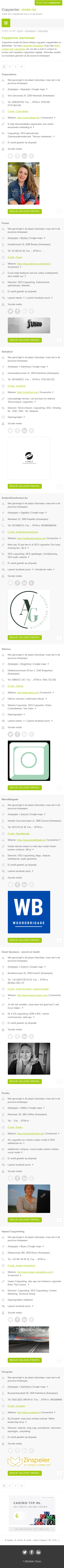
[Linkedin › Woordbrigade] (24, 884)
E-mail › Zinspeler (16, 1406)
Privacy (38, 1561)
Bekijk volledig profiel (25, 211)
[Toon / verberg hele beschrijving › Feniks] (35, 1141)
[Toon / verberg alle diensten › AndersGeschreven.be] (35, 555)
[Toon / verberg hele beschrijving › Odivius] (35, 699)
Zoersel (24, 814)
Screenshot (49, 117)
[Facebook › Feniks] (17, 1178)
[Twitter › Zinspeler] (10, 1450)
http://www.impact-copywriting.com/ (34, 1272)
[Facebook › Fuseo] (17, 311)
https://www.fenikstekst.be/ (30, 1133)
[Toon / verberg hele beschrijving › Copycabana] (35, 125)
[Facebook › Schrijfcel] (17, 430)
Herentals (25, 89)
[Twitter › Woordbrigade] (10, 884)
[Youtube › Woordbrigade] (31, 884)
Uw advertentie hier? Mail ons (32, 1529)
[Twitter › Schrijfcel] (10, 430)
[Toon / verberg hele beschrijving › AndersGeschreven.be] (35, 546)
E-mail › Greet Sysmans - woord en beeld (28, 989)
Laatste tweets (16, 298)
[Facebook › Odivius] (17, 734)
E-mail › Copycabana (18, 111)
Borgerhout (26, 664)
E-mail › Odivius (16, 686)
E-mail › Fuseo (15, 257)
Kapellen (25, 512)
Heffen (24, 1108)
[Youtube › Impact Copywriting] (31, 1319)
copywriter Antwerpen (32, 45)
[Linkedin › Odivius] (24, 734)
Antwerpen (13, 89)
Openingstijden (16, 417)
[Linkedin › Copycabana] (24, 156)
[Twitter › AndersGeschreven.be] (10, 583)
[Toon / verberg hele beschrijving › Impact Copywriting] (35, 1283)
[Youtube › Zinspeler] (31, 1450)
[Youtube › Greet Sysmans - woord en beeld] (31, 1036)
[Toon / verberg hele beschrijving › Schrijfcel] (35, 400)
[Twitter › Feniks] (10, 1178)
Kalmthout (26, 366)
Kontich (24, 967)
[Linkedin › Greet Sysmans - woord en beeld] (24, 1036)
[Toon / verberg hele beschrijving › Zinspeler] (35, 1420)
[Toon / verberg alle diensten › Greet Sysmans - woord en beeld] (35, 1015)
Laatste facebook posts (40, 298)
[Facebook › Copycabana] (17, 156)
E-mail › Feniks (15, 1127)
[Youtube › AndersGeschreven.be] (31, 583)
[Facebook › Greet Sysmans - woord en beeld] (17, 1036)
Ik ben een (48, 3)
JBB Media (29, 1561)
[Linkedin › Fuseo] (24, 311)
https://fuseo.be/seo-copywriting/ (33, 263)
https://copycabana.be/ (28, 117)
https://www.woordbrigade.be (31, 840)
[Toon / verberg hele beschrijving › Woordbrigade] (35, 848)
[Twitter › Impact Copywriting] (10, 1319)
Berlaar (24, 238)
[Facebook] (31, 1552)
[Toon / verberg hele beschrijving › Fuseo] (35, 274)
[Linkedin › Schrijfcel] (24, 430)
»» (21, 66)
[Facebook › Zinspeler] (17, 1450)
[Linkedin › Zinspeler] (24, 1450)
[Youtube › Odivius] (31, 734)
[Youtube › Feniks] (31, 1178)
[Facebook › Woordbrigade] (17, 884)
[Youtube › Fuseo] (31, 311)
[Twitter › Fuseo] (10, 311)
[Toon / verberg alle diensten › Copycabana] (35, 135)
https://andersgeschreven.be (31, 538)
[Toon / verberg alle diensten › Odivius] (35, 707)
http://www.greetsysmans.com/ (32, 995)
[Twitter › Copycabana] (10, 156)
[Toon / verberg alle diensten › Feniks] (35, 1151)
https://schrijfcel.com (27, 392)
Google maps (40, 89)
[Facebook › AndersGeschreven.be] (17, 583)
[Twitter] (24, 1552)
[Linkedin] (38, 1552)
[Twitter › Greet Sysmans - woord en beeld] (10, 1036)
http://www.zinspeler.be (28, 1412)
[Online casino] (32, 1497)
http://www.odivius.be (27, 692)
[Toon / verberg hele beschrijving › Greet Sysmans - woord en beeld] (35, 1006)
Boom (23, 1246)
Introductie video (45, 569)
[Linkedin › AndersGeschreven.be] (24, 583)
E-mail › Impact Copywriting (21, 1265)
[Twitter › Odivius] (10, 734)
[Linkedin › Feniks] (24, 1178)
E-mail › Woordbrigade (19, 833)
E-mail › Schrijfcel (16, 386)
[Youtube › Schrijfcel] (31, 430)
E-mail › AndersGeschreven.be (23, 532)
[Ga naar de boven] (59, 211)
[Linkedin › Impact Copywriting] (24, 1319)
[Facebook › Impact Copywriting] (17, 1319)
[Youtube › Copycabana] (31, 156)
